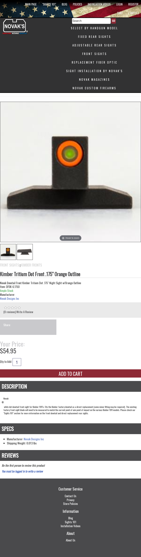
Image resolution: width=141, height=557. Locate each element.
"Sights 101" (49, 4)
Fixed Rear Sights (94, 36)
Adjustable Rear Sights (94, 45)
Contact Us (70, 496)
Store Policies (70, 504)
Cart (120, 13)
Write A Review (24, 312)
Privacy (70, 500)
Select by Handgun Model (94, 28)
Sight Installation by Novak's (94, 71)
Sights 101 (70, 522)
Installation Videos (99, 4)
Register (133, 4)
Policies (77, 4)
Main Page (30, 4)
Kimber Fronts (31, 265)
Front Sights (94, 54)
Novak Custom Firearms (94, 88)
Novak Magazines (94, 79)
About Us (70, 540)
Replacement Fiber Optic (94, 62)
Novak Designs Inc (9, 299)
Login (119, 4)
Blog (64, 4)
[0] (5, 307)
